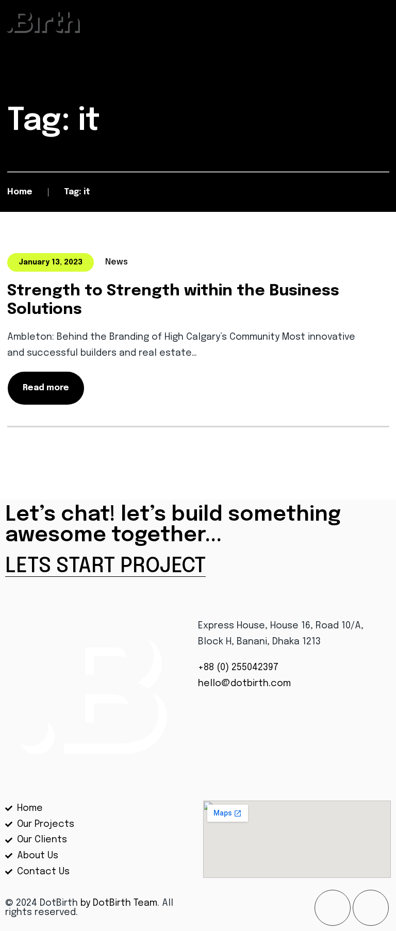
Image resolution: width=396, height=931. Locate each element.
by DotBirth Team (118, 903)
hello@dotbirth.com (244, 683)
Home (19, 192)
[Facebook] (333, 908)
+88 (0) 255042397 (239, 667)
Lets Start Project (105, 566)
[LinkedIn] (371, 908)
